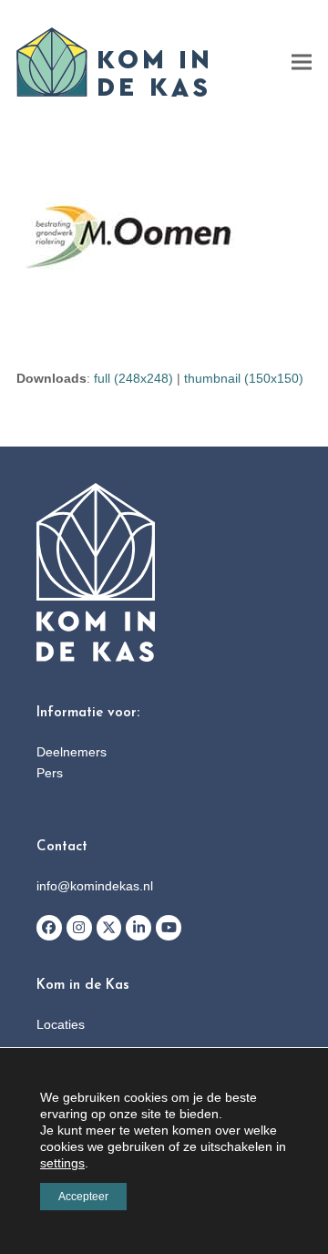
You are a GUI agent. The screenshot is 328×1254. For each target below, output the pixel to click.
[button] (302, 62)
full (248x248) (133, 378)
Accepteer (83, 1196)
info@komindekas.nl (94, 886)
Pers (49, 773)
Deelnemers (71, 752)
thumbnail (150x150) (243, 378)
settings (62, 1163)
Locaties (60, 1024)
